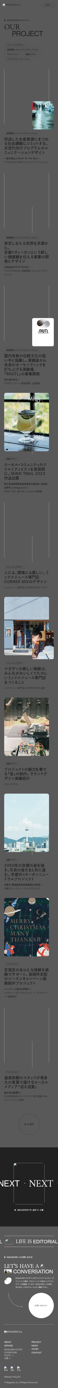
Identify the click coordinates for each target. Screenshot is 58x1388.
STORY (35, 1349)
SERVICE (8, 1345)
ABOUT (7, 1342)
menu (47, 5)
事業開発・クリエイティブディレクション (23, 50)
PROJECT (36, 1342)
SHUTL (7, 1355)
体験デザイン (31, 54)
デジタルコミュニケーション (18, 59)
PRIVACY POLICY (12, 1377)
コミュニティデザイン (15, 45)
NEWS (35, 1345)
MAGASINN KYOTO (13, 1349)
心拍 (6, 1358)
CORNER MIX (10, 1352)
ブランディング (13, 54)
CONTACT (37, 1352)
